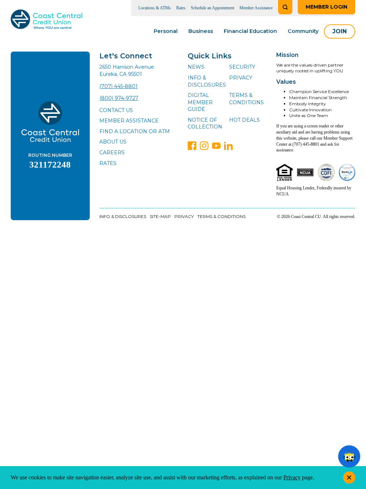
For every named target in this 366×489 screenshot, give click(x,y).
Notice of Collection (205, 123)
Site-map (160, 216)
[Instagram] (204, 145)
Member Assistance (256, 7)
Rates (181, 7)
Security (242, 67)
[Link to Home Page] (46, 20)
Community (303, 31)
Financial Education (250, 31)
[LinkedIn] (228, 145)
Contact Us (116, 110)
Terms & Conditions (246, 99)
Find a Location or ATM (134, 131)
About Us (113, 142)
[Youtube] (216, 145)
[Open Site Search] (285, 7)
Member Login (326, 7)
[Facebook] (192, 145)
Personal (166, 31)
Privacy (240, 77)
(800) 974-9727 (118, 98)
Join (339, 31)
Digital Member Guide (200, 102)
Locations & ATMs (154, 7)
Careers (112, 152)
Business (200, 31)
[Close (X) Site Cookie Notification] (349, 477)
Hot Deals (244, 120)
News (196, 67)
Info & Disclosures (207, 81)
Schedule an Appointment (212, 7)
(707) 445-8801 (118, 86)
